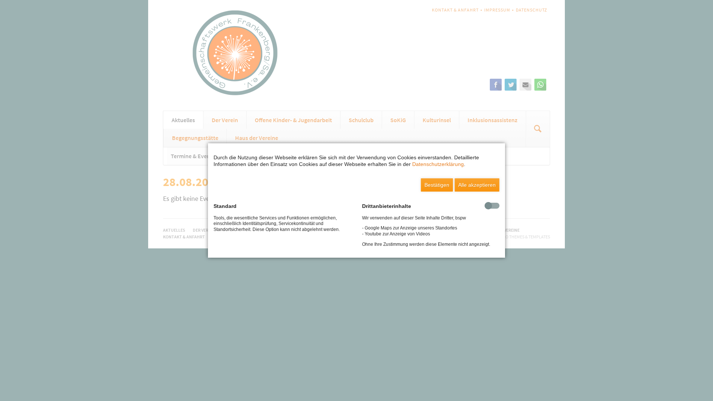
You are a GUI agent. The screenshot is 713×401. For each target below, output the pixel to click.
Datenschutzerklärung (438, 164)
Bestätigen (436, 185)
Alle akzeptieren (477, 185)
